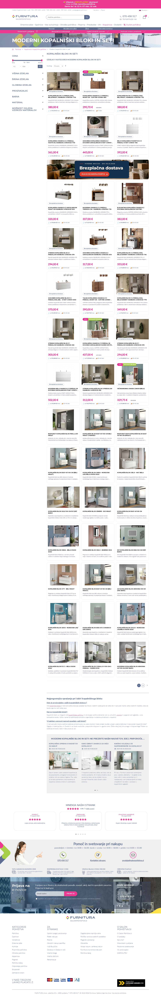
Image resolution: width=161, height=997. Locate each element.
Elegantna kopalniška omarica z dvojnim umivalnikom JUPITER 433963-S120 (130, 209)
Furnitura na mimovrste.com (91, 950)
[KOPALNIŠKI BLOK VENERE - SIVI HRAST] (98, 497)
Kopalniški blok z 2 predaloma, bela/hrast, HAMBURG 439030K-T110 (62, 96)
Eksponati (15, 969)
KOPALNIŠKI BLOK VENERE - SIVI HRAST (97, 511)
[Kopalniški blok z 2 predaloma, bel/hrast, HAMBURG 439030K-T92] (132, 81)
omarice (119, 715)
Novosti (52, 29)
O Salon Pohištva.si (124, 933)
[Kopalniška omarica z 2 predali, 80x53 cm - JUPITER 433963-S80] (98, 81)
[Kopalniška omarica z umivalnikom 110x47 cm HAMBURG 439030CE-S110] (63, 193)
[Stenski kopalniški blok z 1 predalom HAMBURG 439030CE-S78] (132, 329)
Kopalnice (107, 25)
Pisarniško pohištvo (19, 950)
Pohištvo (15, 933)
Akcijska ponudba (70, 29)
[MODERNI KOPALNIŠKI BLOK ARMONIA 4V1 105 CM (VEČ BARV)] (132, 652)
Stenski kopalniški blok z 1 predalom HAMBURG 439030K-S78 (61, 253)
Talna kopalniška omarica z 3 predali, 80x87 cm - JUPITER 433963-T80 (97, 299)
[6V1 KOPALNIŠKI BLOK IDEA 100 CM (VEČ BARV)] (132, 536)
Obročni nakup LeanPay (56, 943)
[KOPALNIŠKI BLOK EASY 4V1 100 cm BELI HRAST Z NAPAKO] (98, 419)
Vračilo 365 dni (53, 956)
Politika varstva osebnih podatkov (93, 936)
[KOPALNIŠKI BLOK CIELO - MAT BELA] (132, 458)
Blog (87, 29)
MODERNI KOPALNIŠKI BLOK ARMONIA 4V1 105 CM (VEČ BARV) (131, 667)
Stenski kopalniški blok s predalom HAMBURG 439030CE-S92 (97, 389)
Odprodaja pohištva (105, 29)
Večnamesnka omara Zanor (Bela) (131, 388)
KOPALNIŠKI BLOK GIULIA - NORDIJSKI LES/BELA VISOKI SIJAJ (131, 628)
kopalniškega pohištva (75, 715)
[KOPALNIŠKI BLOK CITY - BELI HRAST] (63, 574)
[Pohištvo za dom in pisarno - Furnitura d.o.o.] (24, 17)
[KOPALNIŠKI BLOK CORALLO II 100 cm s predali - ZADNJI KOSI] (98, 652)
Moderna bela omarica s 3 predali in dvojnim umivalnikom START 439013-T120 (63, 390)
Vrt (99, 25)
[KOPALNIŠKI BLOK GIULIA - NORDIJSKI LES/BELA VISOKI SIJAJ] (132, 613)
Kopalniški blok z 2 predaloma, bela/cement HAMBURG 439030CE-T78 (132, 299)
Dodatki (118, 25)
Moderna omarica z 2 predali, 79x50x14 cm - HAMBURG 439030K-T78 (97, 208)
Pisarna (81, 25)
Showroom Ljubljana (125, 943)
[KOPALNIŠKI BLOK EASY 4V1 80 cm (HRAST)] (132, 497)
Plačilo (49, 940)
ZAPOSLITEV (122, 953)
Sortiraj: (49, 66)
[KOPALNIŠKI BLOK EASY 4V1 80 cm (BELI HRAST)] (98, 574)
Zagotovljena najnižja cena (90, 933)
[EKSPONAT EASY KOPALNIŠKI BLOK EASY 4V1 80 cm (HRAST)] (132, 419)
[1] (63, 419)
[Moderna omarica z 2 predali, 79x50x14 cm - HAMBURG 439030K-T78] (98, 193)
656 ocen (90, 809)
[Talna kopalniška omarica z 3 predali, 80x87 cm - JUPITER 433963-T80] (98, 284)
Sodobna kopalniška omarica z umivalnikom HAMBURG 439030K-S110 (97, 253)
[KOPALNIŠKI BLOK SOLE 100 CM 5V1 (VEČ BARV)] (63, 497)
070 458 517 (63, 860)
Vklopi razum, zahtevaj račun (91, 946)
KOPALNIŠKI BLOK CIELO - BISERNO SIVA (97, 550)
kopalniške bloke (55, 706)
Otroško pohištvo (68, 25)
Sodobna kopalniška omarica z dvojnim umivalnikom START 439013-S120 (97, 142)
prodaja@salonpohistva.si (80, 10)
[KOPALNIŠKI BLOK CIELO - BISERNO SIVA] (98, 536)
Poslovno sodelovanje (125, 946)
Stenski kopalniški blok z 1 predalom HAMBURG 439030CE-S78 (130, 344)
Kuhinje (15, 946)
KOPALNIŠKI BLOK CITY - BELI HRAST (61, 589)
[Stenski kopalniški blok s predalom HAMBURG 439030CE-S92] (98, 374)
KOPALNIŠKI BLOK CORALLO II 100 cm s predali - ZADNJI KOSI (97, 667)
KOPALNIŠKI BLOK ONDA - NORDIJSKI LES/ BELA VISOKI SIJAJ (96, 473)
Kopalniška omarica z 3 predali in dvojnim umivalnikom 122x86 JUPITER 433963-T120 (98, 344)
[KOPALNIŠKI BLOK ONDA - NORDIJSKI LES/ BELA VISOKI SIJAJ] (98, 458)
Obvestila (84, 943)
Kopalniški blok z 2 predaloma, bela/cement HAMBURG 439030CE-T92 (132, 253)
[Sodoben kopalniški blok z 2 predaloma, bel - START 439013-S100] (63, 284)
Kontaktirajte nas (127, 898)
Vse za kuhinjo (51, 25)
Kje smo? (120, 940)
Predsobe (91, 25)
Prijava (103, 10)
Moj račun (96, 10)
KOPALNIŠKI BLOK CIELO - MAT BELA (130, 472)
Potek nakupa (52, 936)
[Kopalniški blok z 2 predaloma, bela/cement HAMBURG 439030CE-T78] (132, 284)
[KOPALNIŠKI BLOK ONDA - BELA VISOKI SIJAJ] (63, 536)
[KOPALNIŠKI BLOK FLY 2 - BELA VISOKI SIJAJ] (63, 652)
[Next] (147, 685)
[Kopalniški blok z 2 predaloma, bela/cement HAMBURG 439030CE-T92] (132, 239)
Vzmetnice (16, 940)
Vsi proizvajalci (122, 950)
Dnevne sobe (26, 25)
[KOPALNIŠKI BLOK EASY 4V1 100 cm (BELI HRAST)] (63, 458)
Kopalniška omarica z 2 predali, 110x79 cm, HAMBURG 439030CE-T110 (61, 142)
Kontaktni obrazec (98, 860)
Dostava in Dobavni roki (56, 950)
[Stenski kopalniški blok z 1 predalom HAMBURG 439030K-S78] (63, 239)
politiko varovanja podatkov (91, 898)
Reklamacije (51, 959)
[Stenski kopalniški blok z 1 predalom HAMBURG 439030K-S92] (63, 329)
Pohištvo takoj (17, 963)
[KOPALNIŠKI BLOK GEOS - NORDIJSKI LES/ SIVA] (63, 613)
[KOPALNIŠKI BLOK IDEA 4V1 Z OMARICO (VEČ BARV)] (98, 613)
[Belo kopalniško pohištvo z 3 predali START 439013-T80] (132, 127)
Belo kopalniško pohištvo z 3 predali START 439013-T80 (129, 142)
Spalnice (39, 25)
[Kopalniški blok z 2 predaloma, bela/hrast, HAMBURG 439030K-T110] (63, 81)
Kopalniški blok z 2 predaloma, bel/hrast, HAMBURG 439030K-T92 (130, 96)
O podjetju (121, 936)
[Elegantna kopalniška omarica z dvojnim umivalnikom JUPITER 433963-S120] (132, 193)
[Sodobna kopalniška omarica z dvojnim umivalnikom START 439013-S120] (98, 127)
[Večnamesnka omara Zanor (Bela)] (132, 374)
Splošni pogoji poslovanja (56, 933)
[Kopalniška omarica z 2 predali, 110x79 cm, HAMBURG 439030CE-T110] (63, 127)
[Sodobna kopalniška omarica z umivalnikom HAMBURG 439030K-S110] (98, 239)
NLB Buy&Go (52, 946)
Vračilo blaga (52, 953)
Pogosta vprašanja (87, 940)
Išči (40, 66)
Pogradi (15, 959)
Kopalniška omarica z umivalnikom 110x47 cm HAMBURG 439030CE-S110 (62, 208)
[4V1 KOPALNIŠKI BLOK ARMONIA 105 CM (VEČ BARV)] (132, 574)
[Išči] (87, 17)
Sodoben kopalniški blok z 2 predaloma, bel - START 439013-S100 (62, 299)
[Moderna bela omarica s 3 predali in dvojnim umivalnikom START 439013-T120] (63, 374)
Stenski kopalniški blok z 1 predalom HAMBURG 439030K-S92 (61, 344)
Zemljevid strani (18, 973)
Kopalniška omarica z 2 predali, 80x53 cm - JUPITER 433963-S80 (96, 96)
